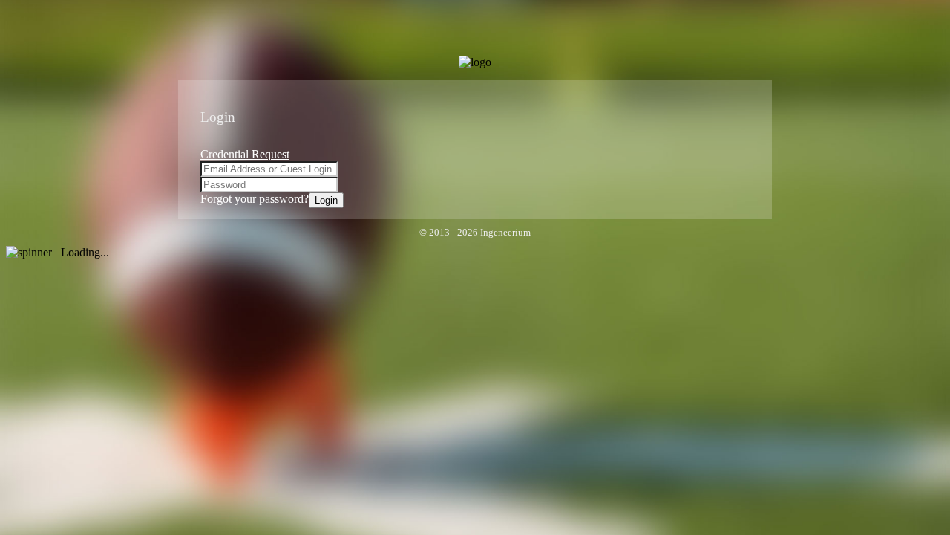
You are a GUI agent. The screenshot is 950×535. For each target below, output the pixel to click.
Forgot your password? (254, 198)
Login (326, 200)
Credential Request (244, 154)
